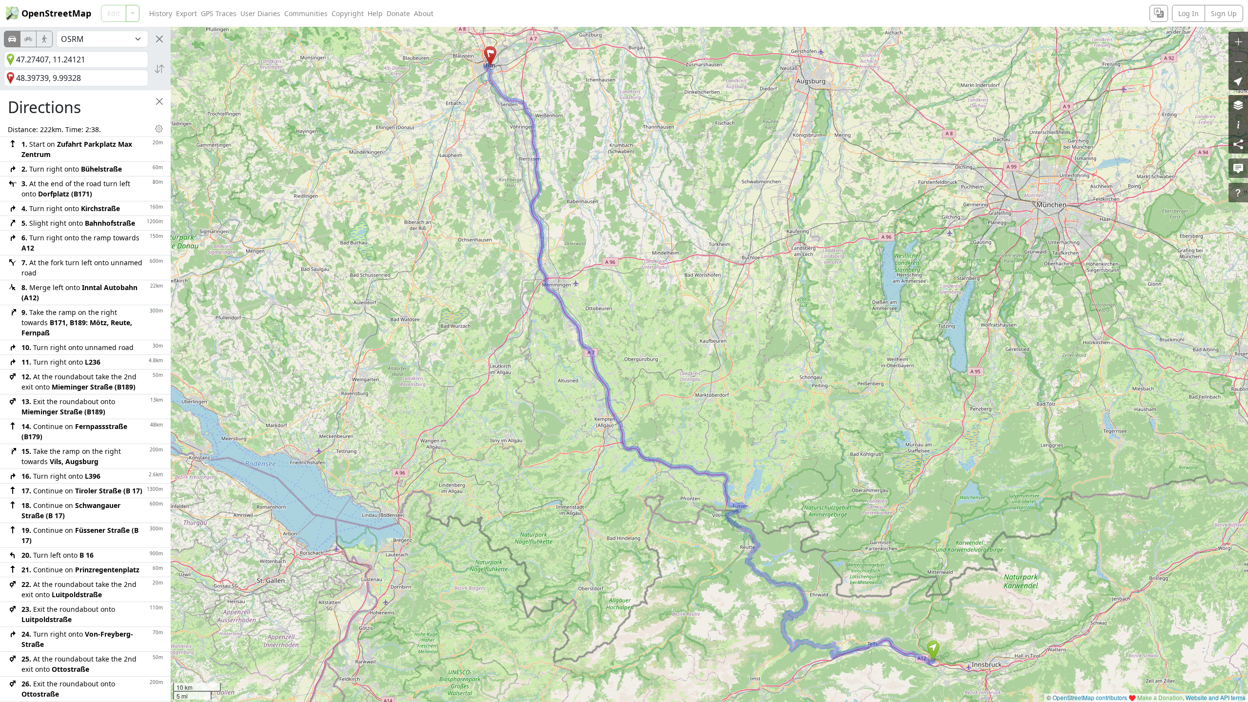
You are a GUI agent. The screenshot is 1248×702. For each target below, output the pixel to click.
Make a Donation (1160, 697)
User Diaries (260, 13)
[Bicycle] (28, 39)
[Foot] (44, 39)
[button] (933, 650)
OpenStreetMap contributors (1090, 697)
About (423, 13)
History (160, 13)
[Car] (12, 39)
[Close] (159, 39)
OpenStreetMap (56, 13)
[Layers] (1238, 105)
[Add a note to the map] (1238, 168)
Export (186, 13)
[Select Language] (1159, 13)
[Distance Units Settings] (159, 129)
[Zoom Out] (1238, 61)
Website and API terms (1216, 697)
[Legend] (1238, 124)
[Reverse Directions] (159, 68)
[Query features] (1238, 192)
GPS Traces (218, 13)
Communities (306, 13)
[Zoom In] (1238, 41)
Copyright (348, 13)
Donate (398, 13)
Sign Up (1224, 13)
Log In (1188, 13)
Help (375, 13)
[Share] (1238, 144)
